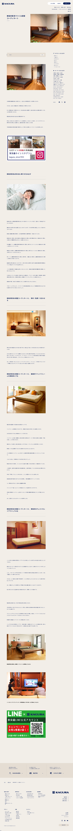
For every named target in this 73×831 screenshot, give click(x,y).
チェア (60, 81)
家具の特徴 (18, 795)
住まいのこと (56, 65)
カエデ (62, 96)
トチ (63, 92)
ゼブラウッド (58, 95)
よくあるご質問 (7, 815)
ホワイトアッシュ (58, 91)
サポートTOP (7, 811)
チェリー (60, 88)
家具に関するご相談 (8, 812)
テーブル (61, 75)
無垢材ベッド (7, 800)
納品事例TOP (40, 793)
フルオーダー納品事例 (19, 797)
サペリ (63, 91)
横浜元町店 (18, 818)
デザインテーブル (7, 797)
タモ (54, 91)
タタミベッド (62, 85)
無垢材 (58, 74)
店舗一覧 (17, 811)
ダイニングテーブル (56, 77)
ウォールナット (56, 88)
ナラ (60, 89)
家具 (54, 75)
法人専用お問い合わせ (8, 819)
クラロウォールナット (57, 96)
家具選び (57, 75)
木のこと (55, 60)
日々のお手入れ (7, 816)
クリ (54, 98)
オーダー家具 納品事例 (41, 795)
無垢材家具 (62, 74)
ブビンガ (60, 98)
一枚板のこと (56, 57)
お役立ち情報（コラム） (31, 812)
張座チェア (55, 84)
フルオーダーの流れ (19, 796)
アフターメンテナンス (30, 797)
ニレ (56, 98)
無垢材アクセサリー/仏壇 (8, 804)
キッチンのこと (56, 63)
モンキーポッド (59, 92)
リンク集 (28, 814)
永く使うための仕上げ (30, 796)
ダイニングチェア (56, 82)
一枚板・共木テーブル (8, 796)
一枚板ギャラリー (19, 814)
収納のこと (55, 62)
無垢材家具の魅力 (30, 795)
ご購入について (7, 814)
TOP (4, 782)
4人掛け (62, 77)
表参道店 (17, 812)
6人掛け (55, 78)
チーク (55, 92)
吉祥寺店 (17, 815)
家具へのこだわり (19, 793)
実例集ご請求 (7, 820)
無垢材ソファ (7, 799)
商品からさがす (7, 793)
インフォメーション (57, 66)
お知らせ (28, 811)
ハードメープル (56, 89)
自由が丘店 (18, 816)
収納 (5, 801)
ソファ (64, 84)
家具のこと (55, 55)
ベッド (58, 85)
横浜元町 (55, 74)
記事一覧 (9, 782)
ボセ (54, 95)
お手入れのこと (56, 58)
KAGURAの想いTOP (30, 793)
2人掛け (58, 78)
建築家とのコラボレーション (41, 797)
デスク (55, 85)
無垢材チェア (7, 795)
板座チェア (61, 82)
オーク (63, 89)
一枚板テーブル (56, 81)
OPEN (42, 54)
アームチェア (60, 84)
